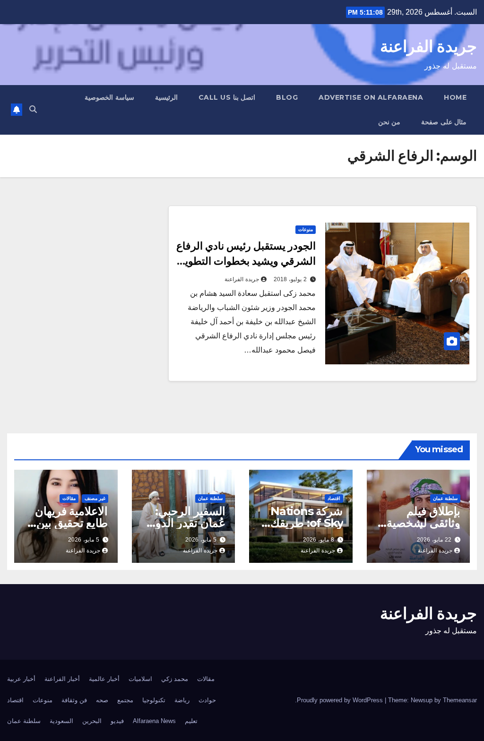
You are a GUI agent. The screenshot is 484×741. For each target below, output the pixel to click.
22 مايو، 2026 (434, 539)
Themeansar (460, 700)
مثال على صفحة (444, 122)
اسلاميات (140, 678)
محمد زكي (174, 678)
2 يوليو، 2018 (290, 279)
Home (455, 97)
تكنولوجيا (153, 700)
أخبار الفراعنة (62, 678)
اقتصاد (334, 498)
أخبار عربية (21, 678)
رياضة (182, 700)
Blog (287, 97)
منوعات (305, 229)
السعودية (61, 720)
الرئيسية (166, 97)
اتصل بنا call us (227, 97)
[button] (33, 109)
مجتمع (125, 700)
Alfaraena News (154, 720)
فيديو (117, 720)
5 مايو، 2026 (200, 539)
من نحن (389, 122)
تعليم (191, 720)
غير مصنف (95, 498)
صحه (102, 700)
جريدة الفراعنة (428, 46)
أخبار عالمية (104, 678)
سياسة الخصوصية (109, 97)
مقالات (69, 498)
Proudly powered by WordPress (341, 700)
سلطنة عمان (445, 498)
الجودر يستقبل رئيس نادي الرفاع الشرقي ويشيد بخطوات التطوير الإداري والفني (246, 261)
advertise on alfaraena (371, 97)
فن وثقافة (74, 700)
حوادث (207, 700)
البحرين (92, 720)
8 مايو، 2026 (318, 539)
